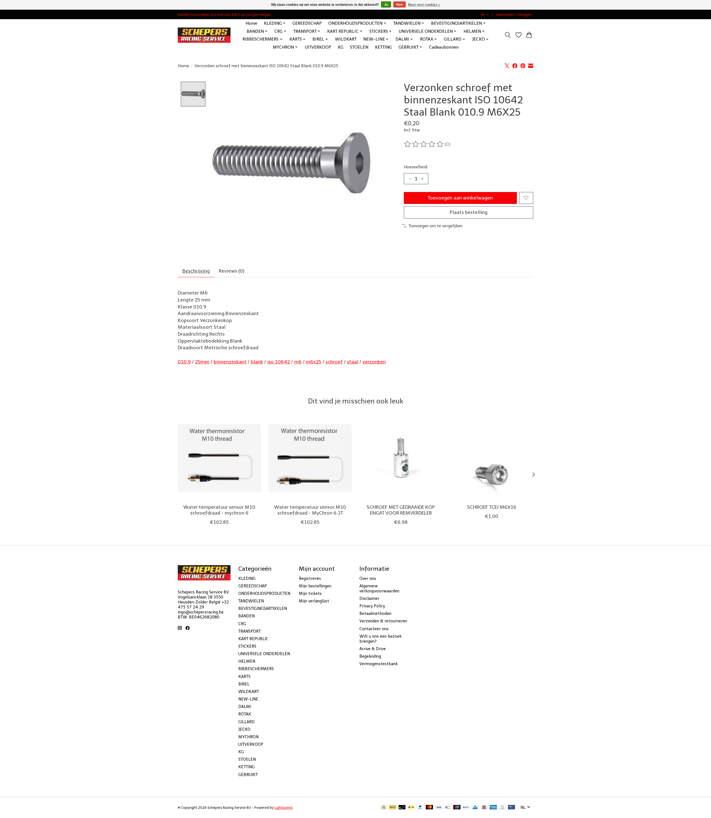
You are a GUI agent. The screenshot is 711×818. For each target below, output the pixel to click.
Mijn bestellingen (315, 585)
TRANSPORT (249, 631)
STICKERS (247, 646)
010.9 (184, 362)
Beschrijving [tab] (196, 271)
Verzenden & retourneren (383, 621)
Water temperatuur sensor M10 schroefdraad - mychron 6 (219, 510)
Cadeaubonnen (444, 47)
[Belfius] (465, 807)
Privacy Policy (372, 605)
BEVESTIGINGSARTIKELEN (262, 608)
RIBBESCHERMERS (256, 668)
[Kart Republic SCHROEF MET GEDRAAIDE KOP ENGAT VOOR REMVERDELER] (400, 458)
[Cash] (383, 807)
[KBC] (475, 807)
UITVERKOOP (318, 47)
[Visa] (438, 807)
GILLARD (246, 721)
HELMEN (246, 661)
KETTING (383, 47)
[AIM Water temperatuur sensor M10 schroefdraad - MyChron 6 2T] (310, 458)
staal (352, 362)
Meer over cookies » (424, 5)
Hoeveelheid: (416, 166)
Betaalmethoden (375, 613)
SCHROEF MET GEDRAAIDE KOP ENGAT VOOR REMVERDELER (401, 510)
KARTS (244, 676)
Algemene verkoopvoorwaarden (379, 588)
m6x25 (313, 362)
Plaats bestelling (468, 212)
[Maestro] (456, 807)
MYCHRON (248, 736)
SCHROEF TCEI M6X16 (491, 507)
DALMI (244, 706)
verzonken (374, 362)
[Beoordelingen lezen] (424, 144)
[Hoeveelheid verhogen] (422, 179)
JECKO (244, 729)
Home (251, 23)
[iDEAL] (411, 807)
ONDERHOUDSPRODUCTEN (264, 593)
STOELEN (359, 47)
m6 (298, 362)
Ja (386, 5)
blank (257, 362)
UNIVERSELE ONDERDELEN (264, 653)
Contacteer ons (374, 628)
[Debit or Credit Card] (402, 807)
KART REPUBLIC (253, 638)
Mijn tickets (310, 593)
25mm (202, 362)
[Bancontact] (447, 807)
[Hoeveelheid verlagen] (410, 179)
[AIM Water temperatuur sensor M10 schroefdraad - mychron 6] (219, 458)
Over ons (367, 578)
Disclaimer (369, 598)
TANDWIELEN (251, 600)
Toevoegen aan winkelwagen (460, 198)
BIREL (243, 684)
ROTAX (244, 714)
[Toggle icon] (508, 35)
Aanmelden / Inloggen (514, 15)
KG (340, 47)
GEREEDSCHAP (307, 23)
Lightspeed (283, 807)
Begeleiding (370, 656)
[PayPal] (392, 807)
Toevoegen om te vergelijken (435, 225)
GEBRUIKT (248, 774)
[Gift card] (484, 807)
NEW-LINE (248, 699)
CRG (242, 623)
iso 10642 (278, 362)
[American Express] (493, 807)
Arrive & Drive (372, 648)
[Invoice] (502, 807)
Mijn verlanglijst (314, 600)
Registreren (310, 578)
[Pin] (511, 807)
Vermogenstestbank (378, 663)
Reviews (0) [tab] (231, 271)
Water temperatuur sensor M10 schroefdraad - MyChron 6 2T (310, 510)
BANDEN (246, 616)
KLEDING (247, 578)
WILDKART (346, 39)
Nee (399, 5)
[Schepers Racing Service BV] (204, 35)
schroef (334, 362)
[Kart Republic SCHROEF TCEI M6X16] (491, 458)
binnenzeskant (230, 362)
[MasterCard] (429, 807)
